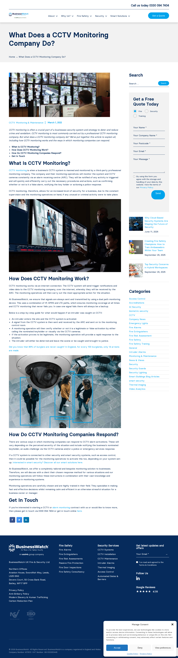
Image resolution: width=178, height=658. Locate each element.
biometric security (138, 311)
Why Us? (66, 16)
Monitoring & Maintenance (29, 122)
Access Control (137, 298)
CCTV (12, 122)
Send (158, 193)
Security (99, 16)
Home (12, 56)
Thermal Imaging (106, 567)
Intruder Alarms (137, 352)
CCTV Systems (106, 549)
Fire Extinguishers (138, 331)
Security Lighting (138, 372)
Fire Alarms (135, 327)
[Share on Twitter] (19, 521)
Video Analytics (137, 388)
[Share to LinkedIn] (26, 521)
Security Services (108, 545)
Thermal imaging (137, 384)
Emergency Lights (138, 323)
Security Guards (137, 368)
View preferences (163, 648)
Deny (140, 648)
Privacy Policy (146, 654)
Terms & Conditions (148, 565)
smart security (136, 380)
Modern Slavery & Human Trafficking (28, 597)
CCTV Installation (107, 554)
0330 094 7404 (159, 5)
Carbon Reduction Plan (21, 600)
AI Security (135, 307)
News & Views (136, 360)
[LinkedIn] (138, 578)
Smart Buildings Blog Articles (144, 376)
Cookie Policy (132, 654)
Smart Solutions (118, 16)
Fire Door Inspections (70, 567)
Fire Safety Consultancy (71, 571)
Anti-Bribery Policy (19, 593)
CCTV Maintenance (108, 558)
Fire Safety (83, 16)
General (133, 347)
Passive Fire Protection (71, 563)
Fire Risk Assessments (71, 558)
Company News (137, 319)
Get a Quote (158, 15)
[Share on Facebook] (12, 521)
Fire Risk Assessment (140, 335)
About (51, 16)
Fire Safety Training (139, 343)
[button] (172, 624)
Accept (117, 648)
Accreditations (136, 302)
